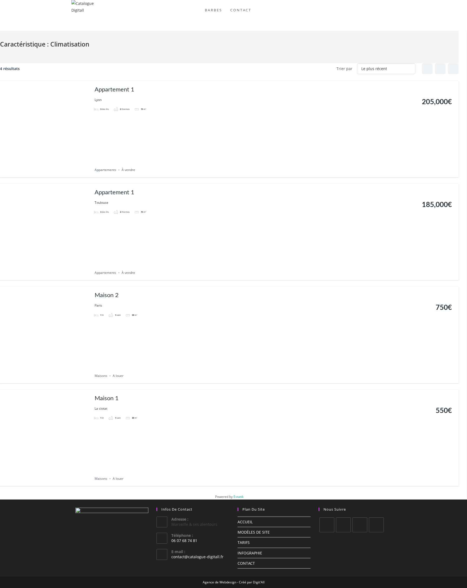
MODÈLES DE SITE (254, 532)
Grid (427, 68)
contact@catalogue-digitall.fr (197, 556)
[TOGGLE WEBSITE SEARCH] (260, 10)
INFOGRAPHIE (250, 553)
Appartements (105, 169)
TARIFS (244, 542)
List (440, 68)
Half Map (453, 68)
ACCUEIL (245, 521)
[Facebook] (326, 524)
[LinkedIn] (359, 524)
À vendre (128, 169)
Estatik (238, 496)
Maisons (101, 375)
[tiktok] (376, 524)
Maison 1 (107, 398)
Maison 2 (107, 295)
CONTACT (246, 563)
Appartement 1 (114, 90)
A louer (118, 375)
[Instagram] (343, 524)
